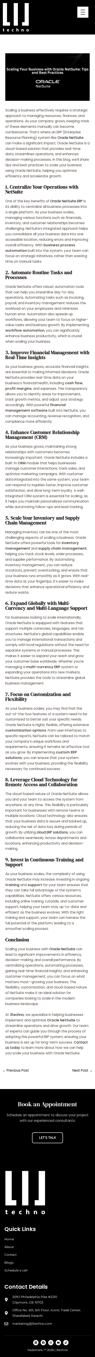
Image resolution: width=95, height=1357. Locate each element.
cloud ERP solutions (52, 832)
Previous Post (15, 1070)
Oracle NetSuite (70, 137)
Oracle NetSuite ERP (66, 201)
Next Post (82, 1070)
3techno (17, 1014)
